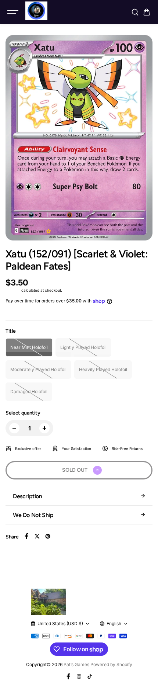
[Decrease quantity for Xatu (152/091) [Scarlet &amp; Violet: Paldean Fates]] (14, 428)
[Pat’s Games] (36, 10)
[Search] (135, 12)
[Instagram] (79, 676)
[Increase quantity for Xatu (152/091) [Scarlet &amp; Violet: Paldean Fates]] (44, 428)
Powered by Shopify (111, 664)
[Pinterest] (47, 536)
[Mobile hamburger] (14, 12)
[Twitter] (37, 536)
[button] (146, 12)
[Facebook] (26, 536)
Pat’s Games (76, 664)
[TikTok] (89, 676)
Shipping (13, 290)
